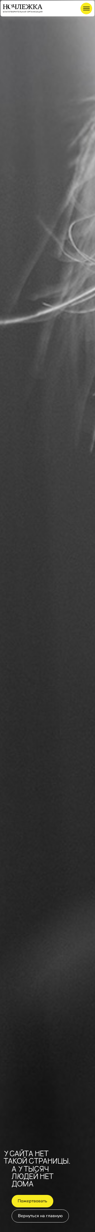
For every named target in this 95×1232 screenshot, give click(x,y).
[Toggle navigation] (86, 8)
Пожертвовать (32, 1201)
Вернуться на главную (40, 1216)
